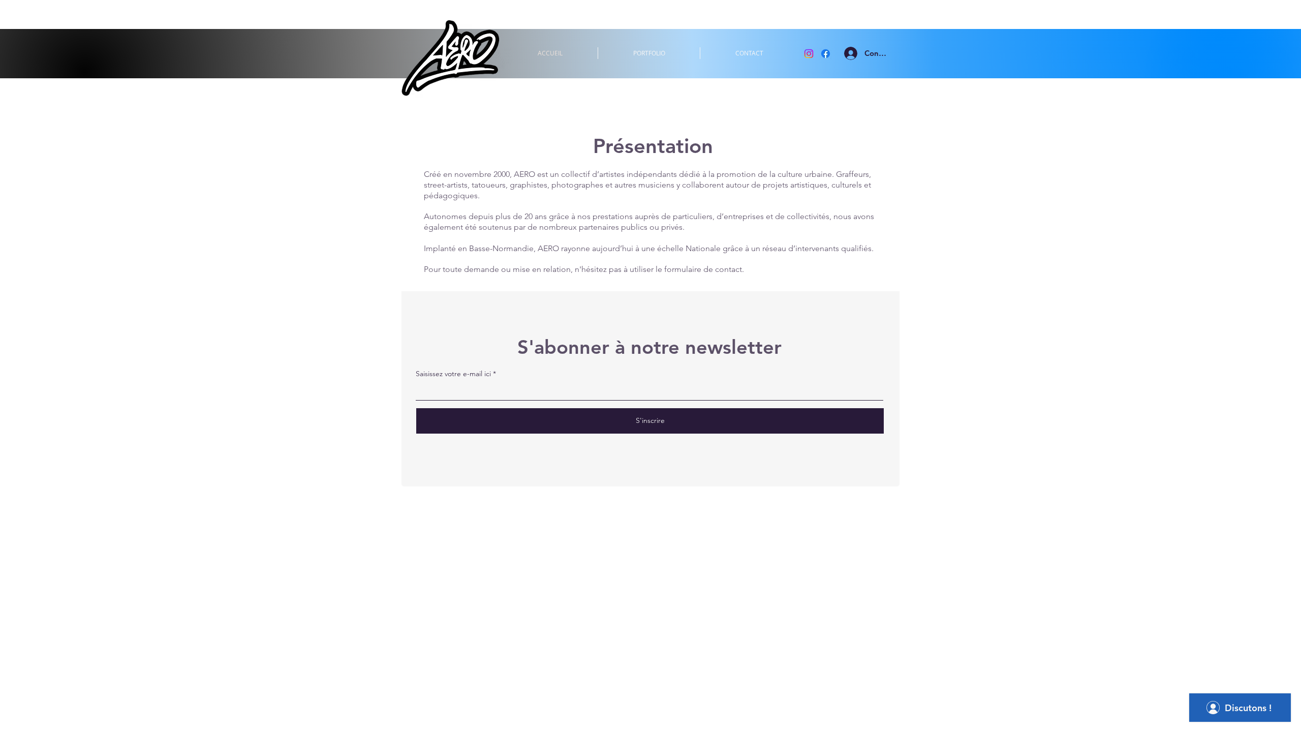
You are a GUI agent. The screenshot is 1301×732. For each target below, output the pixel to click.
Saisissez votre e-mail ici (453, 373)
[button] (649, 53)
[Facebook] (825, 53)
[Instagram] (809, 53)
